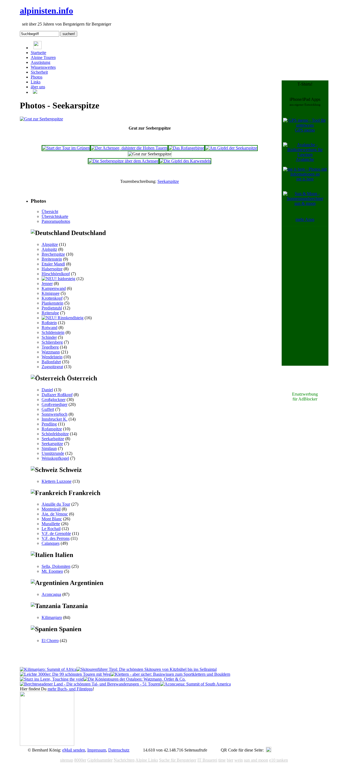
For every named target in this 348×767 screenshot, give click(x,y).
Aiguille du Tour (56, 504)
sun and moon (256, 760)
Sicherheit (39, 72)
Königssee (51, 293)
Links (36, 82)
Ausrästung (40, 62)
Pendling (49, 424)
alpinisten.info (46, 10)
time (222, 760)
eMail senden (73, 750)
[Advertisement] (305, 309)
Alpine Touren (43, 57)
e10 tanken (278, 760)
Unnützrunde (53, 453)
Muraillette (51, 523)
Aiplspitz (49, 249)
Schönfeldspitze (55, 433)
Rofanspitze (52, 429)
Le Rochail (51, 528)
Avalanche (305, 159)
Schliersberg (52, 342)
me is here (305, 179)
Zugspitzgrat (52, 366)
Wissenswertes (43, 67)
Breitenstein (52, 259)
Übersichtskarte (55, 216)
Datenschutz (118, 750)
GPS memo (305, 130)
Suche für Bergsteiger (177, 760)
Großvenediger (54, 404)
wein (238, 760)
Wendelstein (52, 357)
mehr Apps (305, 219)
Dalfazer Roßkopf (57, 394)
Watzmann (51, 352)
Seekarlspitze (53, 438)
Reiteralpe (50, 313)
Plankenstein (52, 303)
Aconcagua (51, 594)
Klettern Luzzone (57, 481)
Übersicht (50, 211)
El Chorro (50, 640)
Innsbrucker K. (54, 419)
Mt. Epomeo (52, 571)
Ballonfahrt (51, 361)
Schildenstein (53, 332)
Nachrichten (124, 760)
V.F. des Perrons (56, 538)
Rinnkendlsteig (70, 317)
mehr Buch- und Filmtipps (70, 689)
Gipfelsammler (100, 760)
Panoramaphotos (56, 221)
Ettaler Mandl (53, 264)
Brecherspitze (53, 254)
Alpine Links (146, 760)
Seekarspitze (168, 181)
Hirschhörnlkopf (56, 273)
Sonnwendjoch (54, 414)
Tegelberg (50, 347)
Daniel (47, 389)
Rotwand (49, 327)
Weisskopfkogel (55, 458)
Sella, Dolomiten (56, 566)
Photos (36, 77)
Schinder (49, 337)
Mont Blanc (52, 518)
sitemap (66, 760)
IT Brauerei (207, 760)
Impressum (96, 750)
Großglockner (54, 399)
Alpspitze (50, 244)
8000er (80, 760)
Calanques (51, 543)
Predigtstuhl (52, 308)
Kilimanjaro (52, 617)
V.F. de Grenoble (56, 533)
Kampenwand (54, 288)
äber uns (38, 86)
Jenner (47, 283)
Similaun (49, 448)
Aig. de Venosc (55, 514)
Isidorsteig (66, 278)
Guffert (48, 409)
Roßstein (49, 322)
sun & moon (305, 203)
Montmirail (51, 509)
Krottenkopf (52, 298)
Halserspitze (52, 269)
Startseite (38, 52)
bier (230, 760)
